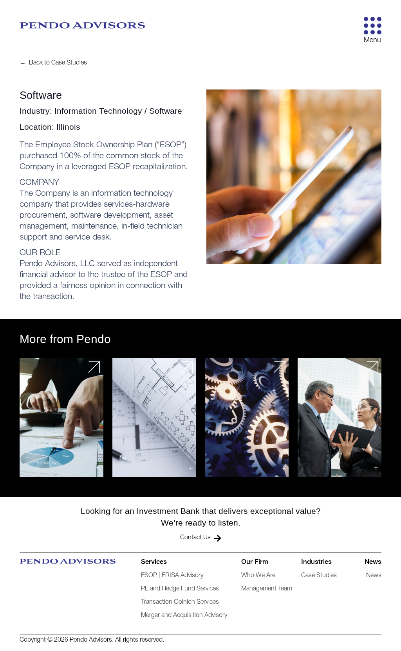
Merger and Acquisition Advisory (184, 616)
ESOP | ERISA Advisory (172, 576)
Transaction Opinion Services (180, 602)
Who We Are (258, 576)
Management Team (266, 589)
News (373, 576)
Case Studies (319, 576)
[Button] (372, 25)
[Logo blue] (82, 25)
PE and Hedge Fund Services (180, 589)
